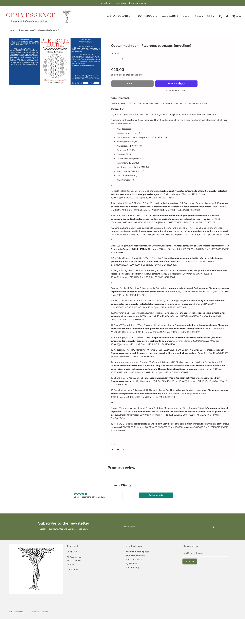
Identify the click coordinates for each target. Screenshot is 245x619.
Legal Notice (131, 563)
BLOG (186, 16)
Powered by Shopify (39, 612)
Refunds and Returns (135, 555)
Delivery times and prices (137, 551)
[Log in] (227, 16)
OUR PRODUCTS (147, 16)
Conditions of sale (133, 559)
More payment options (176, 90)
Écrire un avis (156, 495)
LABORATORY (170, 16)
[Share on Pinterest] (123, 449)
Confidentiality (132, 567)
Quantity (115, 54)
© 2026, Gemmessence (18, 612)
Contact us (72, 569)
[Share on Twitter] (118, 449)
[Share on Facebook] (113, 449)
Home (11, 30)
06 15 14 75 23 (73, 551)
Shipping (115, 74)
